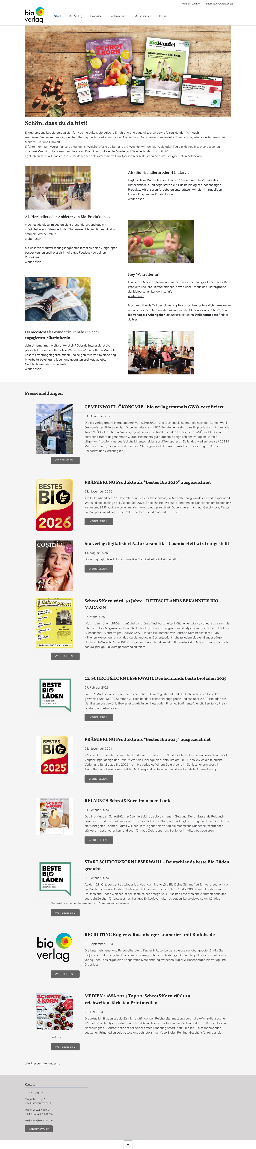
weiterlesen (136, 199)
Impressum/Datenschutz (219, 3)
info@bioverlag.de (42, 1120)
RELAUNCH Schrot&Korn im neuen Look (127, 801)
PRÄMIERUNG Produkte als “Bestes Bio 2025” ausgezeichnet (148, 740)
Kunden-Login (190, 3)
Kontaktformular (39, 1128)
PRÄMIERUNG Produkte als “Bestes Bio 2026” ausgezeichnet (148, 482)
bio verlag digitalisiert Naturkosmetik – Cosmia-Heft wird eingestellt (157, 544)
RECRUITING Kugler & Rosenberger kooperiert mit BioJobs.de (150, 935)
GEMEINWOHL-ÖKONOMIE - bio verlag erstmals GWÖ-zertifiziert (154, 407)
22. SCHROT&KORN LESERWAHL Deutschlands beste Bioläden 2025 (155, 678)
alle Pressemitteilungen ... (42, 1063)
